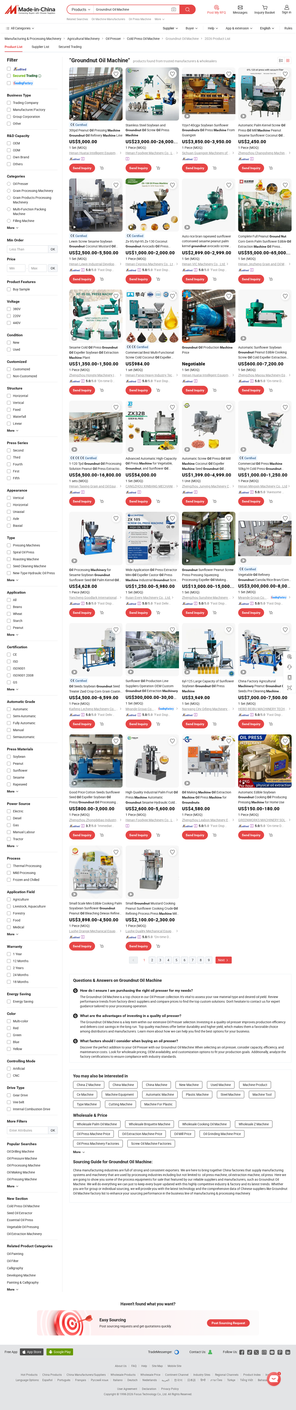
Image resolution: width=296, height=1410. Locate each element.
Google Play (60, 1352)
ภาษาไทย (216, 1380)
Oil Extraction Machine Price (142, 1134)
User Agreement (127, 1389)
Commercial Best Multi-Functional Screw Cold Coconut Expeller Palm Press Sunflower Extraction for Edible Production (150, 355)
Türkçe (231, 1380)
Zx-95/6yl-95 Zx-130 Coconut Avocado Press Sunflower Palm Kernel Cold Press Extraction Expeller (152, 244)
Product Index (252, 1374)
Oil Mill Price (182, 1134)
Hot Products (29, 1374)
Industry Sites (201, 1374)
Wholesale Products (123, 1374)
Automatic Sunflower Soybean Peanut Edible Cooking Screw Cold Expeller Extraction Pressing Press (262, 352)
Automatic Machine (160, 1094)
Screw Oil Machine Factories (151, 1143)
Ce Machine (85, 1094)
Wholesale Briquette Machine (149, 1124)
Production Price (207, 350)
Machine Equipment (119, 1094)
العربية (165, 1380)
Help (211, 28)
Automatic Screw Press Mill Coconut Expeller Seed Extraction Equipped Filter (206, 463)
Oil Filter (12, 1261)
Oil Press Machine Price (93, 1134)
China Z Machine (89, 1084)
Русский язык (99, 1380)
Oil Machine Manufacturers (108, 19)
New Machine (189, 1084)
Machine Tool (262, 1094)
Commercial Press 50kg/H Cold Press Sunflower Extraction (260, 466)
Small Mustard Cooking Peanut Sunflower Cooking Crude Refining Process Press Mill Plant (152, 908)
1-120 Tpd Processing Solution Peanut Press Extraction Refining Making (95, 466)
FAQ (133, 1366)
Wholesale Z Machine (254, 1124)
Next (221, 960)
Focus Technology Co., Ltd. (151, 1394)
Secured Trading (70, 46)
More (77, 1152)
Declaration (149, 1389)
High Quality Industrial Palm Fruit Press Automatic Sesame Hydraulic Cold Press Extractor (152, 797)
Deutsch (132, 1380)
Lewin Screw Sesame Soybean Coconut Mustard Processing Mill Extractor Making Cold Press (95, 244)
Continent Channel (176, 1374)
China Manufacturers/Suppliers (86, 1374)
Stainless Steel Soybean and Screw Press (147, 130)
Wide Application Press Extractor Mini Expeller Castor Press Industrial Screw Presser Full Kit (152, 575)
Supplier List (40, 46)
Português (63, 1380)
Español (47, 1380)
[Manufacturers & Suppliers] (30, 9)
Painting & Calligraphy (23, 1282)
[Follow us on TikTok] (249, 1352)
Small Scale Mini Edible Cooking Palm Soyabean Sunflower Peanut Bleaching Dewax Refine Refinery (95, 908)
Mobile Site (174, 1366)
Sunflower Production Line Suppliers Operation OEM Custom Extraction (152, 686)
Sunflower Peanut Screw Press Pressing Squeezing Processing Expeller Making (208, 575)
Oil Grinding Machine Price (222, 1134)
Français (80, 1380)
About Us (120, 1366)
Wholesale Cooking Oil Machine (204, 1124)
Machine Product (255, 1084)
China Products (52, 1374)
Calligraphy (15, 1268)
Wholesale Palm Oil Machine (97, 1124)
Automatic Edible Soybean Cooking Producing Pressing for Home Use (262, 797)
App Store (31, 1352)
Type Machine (87, 1104)
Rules (288, 28)
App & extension (237, 28)
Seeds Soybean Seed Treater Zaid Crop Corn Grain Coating (95, 689)
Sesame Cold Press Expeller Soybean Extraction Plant (94, 352)
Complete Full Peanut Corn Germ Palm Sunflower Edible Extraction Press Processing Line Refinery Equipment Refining (264, 241)
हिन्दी (203, 1380)
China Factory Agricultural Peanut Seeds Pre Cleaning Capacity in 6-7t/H (262, 686)
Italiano (118, 1380)
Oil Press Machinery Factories (98, 1143)
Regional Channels (226, 1374)
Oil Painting (15, 1253)
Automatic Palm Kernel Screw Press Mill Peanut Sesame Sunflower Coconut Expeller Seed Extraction (262, 130)
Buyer (190, 28)
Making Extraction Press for (206, 797)
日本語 (191, 1380)
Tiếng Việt (246, 1380)
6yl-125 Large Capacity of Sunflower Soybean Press (208, 686)
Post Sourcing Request (228, 1323)
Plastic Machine (197, 1094)
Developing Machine (21, 1275)
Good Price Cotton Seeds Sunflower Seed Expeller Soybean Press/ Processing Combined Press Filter (94, 797)
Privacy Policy (170, 1389)
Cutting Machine (120, 1104)
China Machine (123, 1084)
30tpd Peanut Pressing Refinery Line (95, 132)
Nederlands (149, 1380)
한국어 (178, 1380)
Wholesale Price (150, 1374)
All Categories (21, 28)
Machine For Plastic (158, 1104)
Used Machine (221, 1084)
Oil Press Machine (140, 19)
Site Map (157, 1366)
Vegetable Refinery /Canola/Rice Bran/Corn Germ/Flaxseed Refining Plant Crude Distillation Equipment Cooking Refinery (263, 577)
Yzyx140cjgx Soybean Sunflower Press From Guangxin (208, 130)
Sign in (286, 12)
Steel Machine (230, 1094)
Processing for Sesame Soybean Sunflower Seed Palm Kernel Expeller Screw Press (94, 575)
